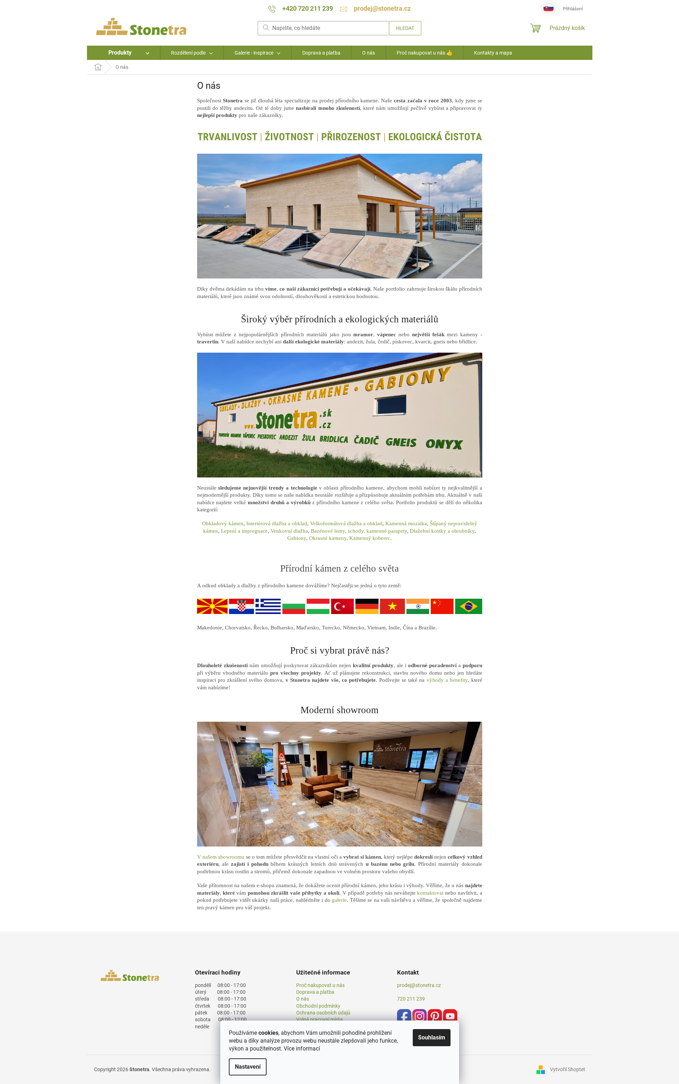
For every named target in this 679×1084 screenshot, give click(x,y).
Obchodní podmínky (318, 1006)
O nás (302, 999)
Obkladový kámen (222, 523)
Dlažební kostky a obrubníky (442, 531)
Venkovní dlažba (289, 531)
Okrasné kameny (327, 538)
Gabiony (296, 538)
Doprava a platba (315, 992)
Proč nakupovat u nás (320, 985)
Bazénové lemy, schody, (338, 531)
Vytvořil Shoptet (567, 1069)
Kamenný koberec (369, 538)
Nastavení (248, 1066)
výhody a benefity (447, 680)
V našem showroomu (221, 857)
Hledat (405, 28)
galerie (339, 900)
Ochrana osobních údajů (323, 1013)
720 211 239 (411, 999)
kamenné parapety (386, 531)
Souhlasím (431, 1037)
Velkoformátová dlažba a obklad (346, 523)
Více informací (302, 1048)
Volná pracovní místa (319, 1019)
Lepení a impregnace (244, 531)
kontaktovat (430, 893)
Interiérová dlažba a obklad (276, 523)
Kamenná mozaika (406, 523)
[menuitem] (123, 53)
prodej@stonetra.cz (419, 985)
